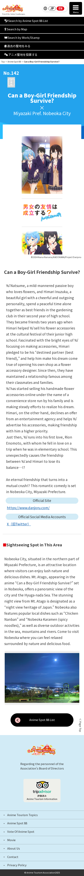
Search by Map (17, 29)
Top (3, 61)
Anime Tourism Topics (22, 815)
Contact (12, 856)
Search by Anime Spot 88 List (28, 21)
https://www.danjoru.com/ (28, 507)
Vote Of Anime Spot (20, 831)
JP (52, 8)
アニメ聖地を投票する (23, 54)
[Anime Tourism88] (13, 10)
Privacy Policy (17, 865)
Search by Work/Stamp (24, 37)
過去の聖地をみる (18, 46)
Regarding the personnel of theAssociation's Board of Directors (42, 766)
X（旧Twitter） (19, 523)
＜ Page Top (80, 725)
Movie (11, 840)
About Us (13, 848)
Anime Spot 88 (14, 61)
